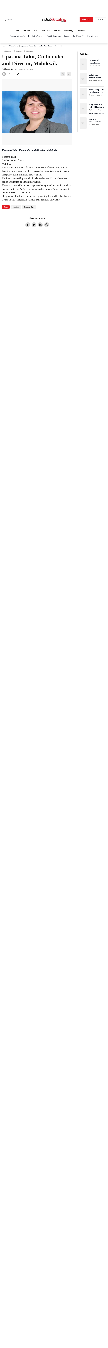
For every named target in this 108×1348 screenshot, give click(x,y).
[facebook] (27, 224)
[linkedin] (40, 224)
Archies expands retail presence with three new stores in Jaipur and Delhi (96, 90)
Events (35, 31)
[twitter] (34, 224)
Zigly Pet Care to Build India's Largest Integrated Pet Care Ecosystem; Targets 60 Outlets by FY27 (96, 105)
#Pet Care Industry (101, 114)
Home (18, 31)
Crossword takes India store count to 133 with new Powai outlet (95, 61)
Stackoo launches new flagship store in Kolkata (96, 120)
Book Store (45, 31)
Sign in (100, 20)
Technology (68, 31)
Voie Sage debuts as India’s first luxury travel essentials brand (96, 76)
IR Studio (57, 31)
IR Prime (26, 31)
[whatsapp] (46, 224)
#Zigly (91, 114)
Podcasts (81, 31)
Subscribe (86, 20)
